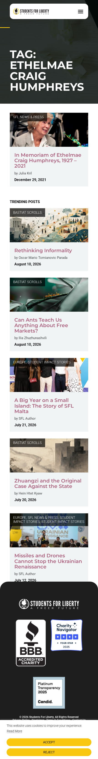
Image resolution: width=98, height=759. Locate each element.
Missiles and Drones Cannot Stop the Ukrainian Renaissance (48, 561)
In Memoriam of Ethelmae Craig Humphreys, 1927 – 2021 (47, 160)
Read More (14, 731)
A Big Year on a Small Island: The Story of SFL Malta (44, 405)
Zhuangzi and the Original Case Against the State (47, 483)
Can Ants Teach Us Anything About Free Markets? (41, 325)
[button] (80, 11)
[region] (49, 739)
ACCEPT (49, 742)
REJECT (49, 752)
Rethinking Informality (43, 250)
